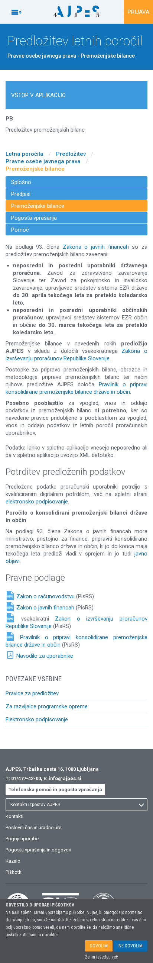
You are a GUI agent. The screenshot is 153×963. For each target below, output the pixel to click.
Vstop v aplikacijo (38, 95)
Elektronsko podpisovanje (37, 719)
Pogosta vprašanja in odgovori (38, 850)
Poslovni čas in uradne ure (33, 827)
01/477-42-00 (26, 778)
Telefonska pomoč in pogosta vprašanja (55, 789)
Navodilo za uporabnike (44, 656)
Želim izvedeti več (101, 957)
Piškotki (14, 872)
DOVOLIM (99, 945)
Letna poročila (24, 154)
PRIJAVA (138, 12)
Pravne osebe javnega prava (43, 161)
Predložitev (71, 154)
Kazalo (13, 861)
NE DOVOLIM (130, 945)
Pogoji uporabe (22, 838)
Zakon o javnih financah (45, 607)
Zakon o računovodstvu (45, 596)
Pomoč (20, 229)
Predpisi (20, 194)
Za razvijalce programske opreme (47, 706)
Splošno (21, 182)
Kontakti (14, 816)
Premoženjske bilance (35, 168)
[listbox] (76, 804)
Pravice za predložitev (32, 693)
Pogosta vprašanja (34, 218)
